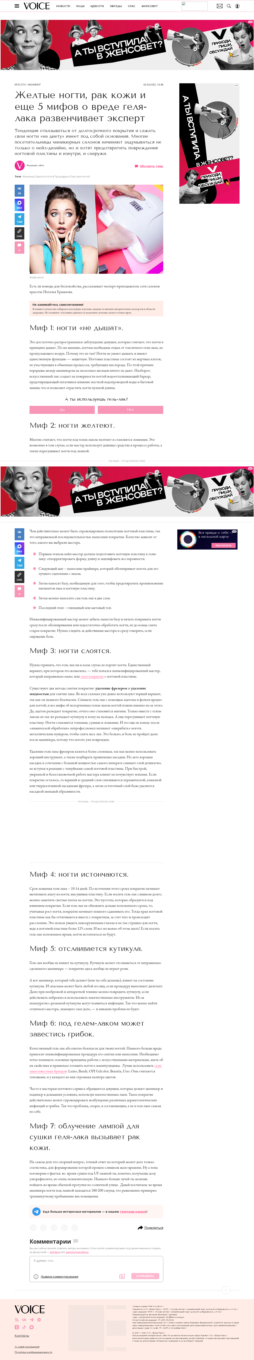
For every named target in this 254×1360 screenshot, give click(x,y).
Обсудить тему (151, 166)
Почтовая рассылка (220, 6)
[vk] (24, 1320)
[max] (32, 1327)
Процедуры (61, 176)
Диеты (40, 176)
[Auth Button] (237, 6)
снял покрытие (92, 676)
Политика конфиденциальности (33, 1352)
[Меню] (17, 6)
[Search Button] (229, 6)
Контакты (22, 1336)
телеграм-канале (133, 1211)
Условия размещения (27, 1346)
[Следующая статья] (127, 1290)
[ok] (17, 1327)
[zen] (39, 1320)
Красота (20, 84)
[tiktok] (24, 1327)
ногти (49, 176)
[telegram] (32, 1320)
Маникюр (34, 84)
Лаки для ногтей (80, 176)
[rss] (17, 1320)
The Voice (36, 5)
